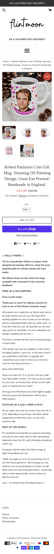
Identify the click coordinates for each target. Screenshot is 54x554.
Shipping (22, 195)
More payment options (27, 235)
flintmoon (26, 538)
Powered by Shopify (39, 538)
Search (5, 514)
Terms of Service (10, 518)
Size (26, 204)
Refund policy (9, 521)
